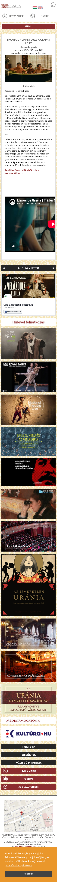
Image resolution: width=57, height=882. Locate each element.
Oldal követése (14, 312)
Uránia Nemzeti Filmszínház (18, 305)
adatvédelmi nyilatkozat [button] (19, 865)
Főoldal (28, 778)
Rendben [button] (28, 873)
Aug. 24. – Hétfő (28, 268)
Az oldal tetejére (28, 786)
